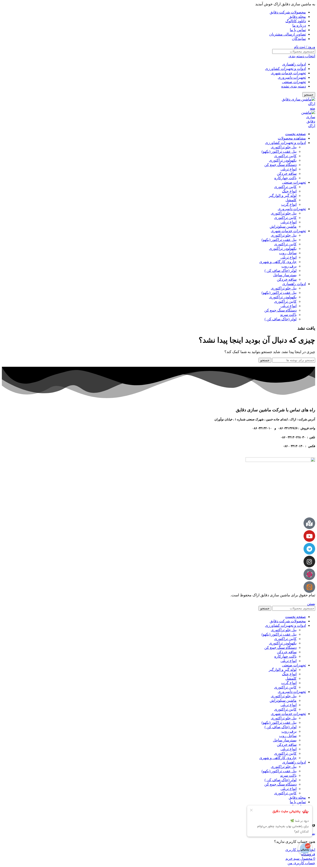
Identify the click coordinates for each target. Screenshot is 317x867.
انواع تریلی (289, 169)
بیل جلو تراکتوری (284, 147)
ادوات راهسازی (294, 64)
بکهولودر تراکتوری (283, 160)
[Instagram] (309, 561)
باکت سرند (288, 315)
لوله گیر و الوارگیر (283, 196)
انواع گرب (289, 204)
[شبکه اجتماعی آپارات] (309, 574)
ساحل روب (288, 253)
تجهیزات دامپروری (292, 77)
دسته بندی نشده (293, 86)
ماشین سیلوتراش (283, 226)
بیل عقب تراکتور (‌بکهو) (279, 151)
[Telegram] (309, 549)
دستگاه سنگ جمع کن (280, 165)
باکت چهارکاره (285, 178)
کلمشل (291, 200)
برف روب (289, 266)
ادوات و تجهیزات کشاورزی (285, 69)
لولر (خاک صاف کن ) (281, 271)
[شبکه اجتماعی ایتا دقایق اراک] (309, 587)
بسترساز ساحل (285, 275)
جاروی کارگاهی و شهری (278, 262)
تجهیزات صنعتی (294, 82)
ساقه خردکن (287, 173)
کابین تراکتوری (285, 156)
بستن (311, 604)
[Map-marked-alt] (309, 523)
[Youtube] (309, 536)
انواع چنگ (289, 191)
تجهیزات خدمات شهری (288, 73)
